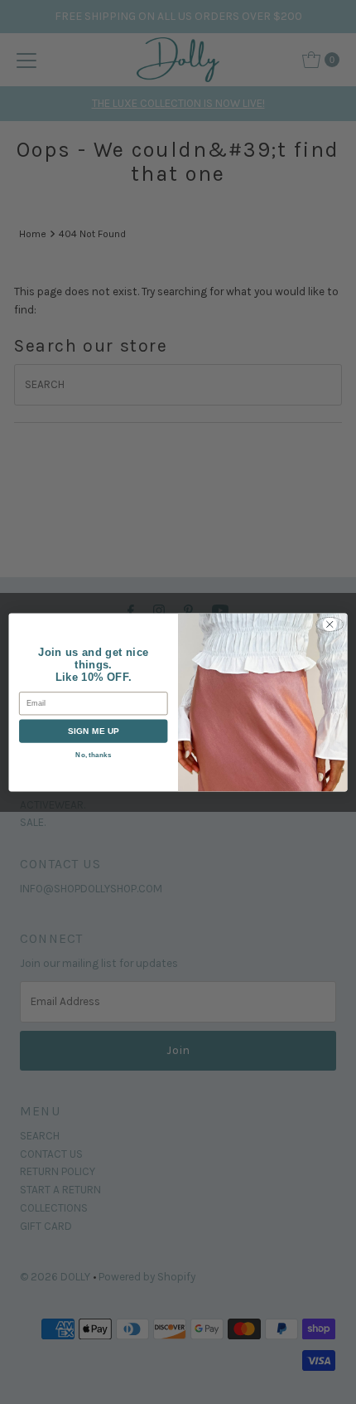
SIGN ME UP (93, 731)
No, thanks (93, 754)
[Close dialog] (329, 623)
